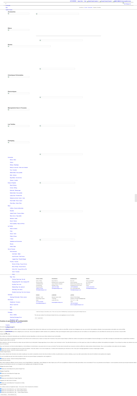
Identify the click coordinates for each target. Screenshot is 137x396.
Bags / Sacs (12, 276)
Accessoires (10, 157)
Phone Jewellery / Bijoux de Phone (17, 223)
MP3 (11, 307)
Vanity (13, 274)
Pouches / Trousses (14, 261)
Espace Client (80, 1)
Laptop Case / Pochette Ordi (16, 195)
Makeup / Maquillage (14, 165)
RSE (7, 7)
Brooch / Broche (13, 221)
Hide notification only (12, 394)
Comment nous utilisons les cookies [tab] (7, 327)
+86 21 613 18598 (55, 286)
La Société (8, 5)
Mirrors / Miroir (13, 159)
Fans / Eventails (13, 170)
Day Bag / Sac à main (16, 284)
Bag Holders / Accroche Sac (16, 177)
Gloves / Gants (13, 233)
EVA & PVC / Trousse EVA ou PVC (19, 269)
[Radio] (136, 198)
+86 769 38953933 (73, 1)
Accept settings (4, 394)
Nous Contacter (9, 331)
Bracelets (12, 210)
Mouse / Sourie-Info (14, 304)
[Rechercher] (6, 333)
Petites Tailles (13, 246)
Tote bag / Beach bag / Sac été (18, 279)
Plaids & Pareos (13, 236)
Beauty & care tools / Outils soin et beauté (19, 167)
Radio (11, 309)
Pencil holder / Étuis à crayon (16, 200)
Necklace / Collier (13, 218)
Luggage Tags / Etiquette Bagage (19, 259)
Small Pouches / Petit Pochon (18, 256)
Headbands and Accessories (16, 241)
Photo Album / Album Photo (16, 203)
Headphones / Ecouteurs (15, 302)
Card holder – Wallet (16, 254)
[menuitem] (28, 333)
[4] (68, 239)
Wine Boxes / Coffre (14, 320)
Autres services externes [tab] (5, 360)
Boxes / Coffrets (13, 314)
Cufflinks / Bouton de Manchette (16, 208)
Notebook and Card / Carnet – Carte (17, 198)
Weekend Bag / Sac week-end (18, 287)
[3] (68, 182)
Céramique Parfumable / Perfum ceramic (18, 297)
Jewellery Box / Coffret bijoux (16, 322)
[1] (68, 68)
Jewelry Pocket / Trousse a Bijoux (17, 213)
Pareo (11, 231)
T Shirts (11, 238)
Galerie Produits (9, 9)
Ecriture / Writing (13, 187)
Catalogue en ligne (9, 327)
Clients (7, 329)
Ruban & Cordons (13, 228)
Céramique (10, 294)
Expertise (8, 325)
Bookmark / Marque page (15, 190)
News (85, 1)
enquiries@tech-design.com (57, 302)
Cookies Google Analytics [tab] (5, 351)
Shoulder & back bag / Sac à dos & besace (21, 292)
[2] (68, 125)
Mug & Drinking (13, 185)
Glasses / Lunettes (14, 180)
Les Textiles (10, 226)
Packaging (10, 312)
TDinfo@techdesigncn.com (57, 288)
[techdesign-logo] (127, 3)
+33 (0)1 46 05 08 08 (90, 286)
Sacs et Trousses (11, 249)
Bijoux (9, 205)
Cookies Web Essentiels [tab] (5, 334)
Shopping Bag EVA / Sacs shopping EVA (20, 281)
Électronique (10, 299)
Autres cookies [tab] (3, 384)
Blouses (11, 244)
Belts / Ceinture (13, 175)
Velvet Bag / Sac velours (17, 289)
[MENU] (5, 3)
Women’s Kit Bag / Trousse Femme (19, 264)
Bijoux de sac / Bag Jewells (15, 216)
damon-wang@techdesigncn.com (76, 304)
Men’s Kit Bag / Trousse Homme (19, 266)
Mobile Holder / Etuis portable (16, 172)
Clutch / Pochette (15, 271)
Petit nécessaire (13, 251)
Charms (11, 162)
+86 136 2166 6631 (74, 303)
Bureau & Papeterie (12, 182)
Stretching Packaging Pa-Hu (16, 317)
